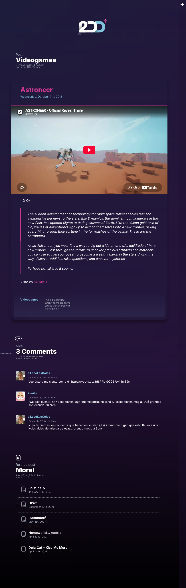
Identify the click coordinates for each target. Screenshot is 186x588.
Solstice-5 (37, 488)
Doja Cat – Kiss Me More (48, 548)
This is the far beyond (57, 305)
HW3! (33, 503)
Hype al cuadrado (55, 299)
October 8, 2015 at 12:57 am (43, 377)
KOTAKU (40, 282)
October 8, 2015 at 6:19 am (42, 421)
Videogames (36, 60)
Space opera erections (57, 302)
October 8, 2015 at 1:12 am (42, 397)
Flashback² (37, 518)
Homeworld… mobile (45, 533)
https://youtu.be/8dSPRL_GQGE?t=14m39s (100, 381)
